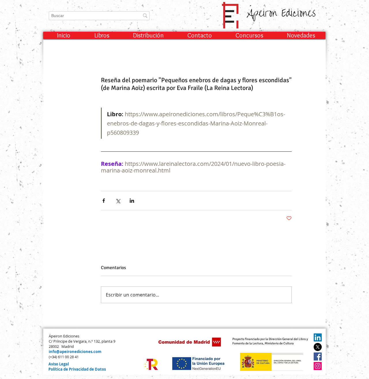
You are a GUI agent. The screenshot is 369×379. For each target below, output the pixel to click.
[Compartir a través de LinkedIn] (132, 200)
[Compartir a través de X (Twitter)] (118, 200)
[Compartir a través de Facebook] (103, 200)
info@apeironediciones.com (75, 351)
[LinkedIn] (318, 337)
